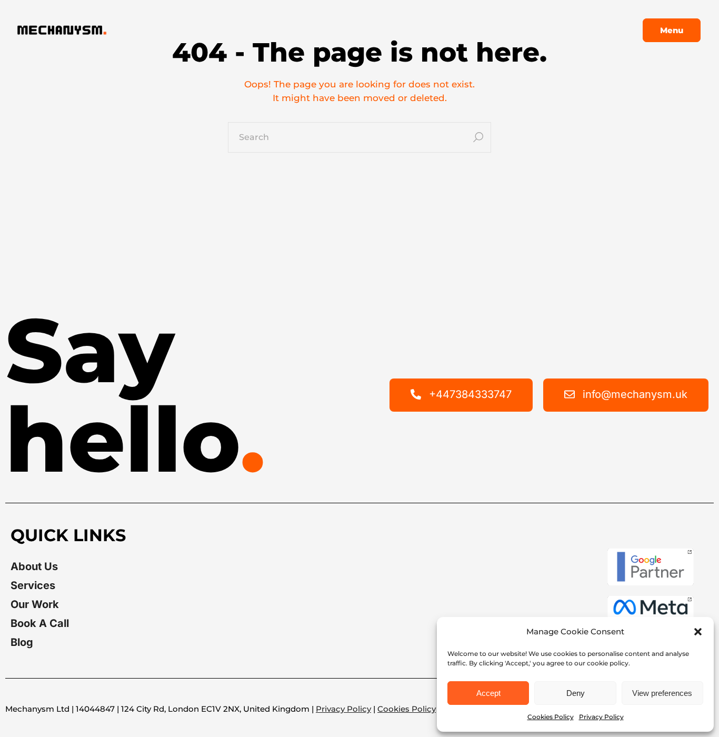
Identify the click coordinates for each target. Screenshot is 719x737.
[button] (698, 631)
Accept (488, 693)
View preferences (662, 693)
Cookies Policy (550, 717)
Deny (575, 693)
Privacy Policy (601, 717)
